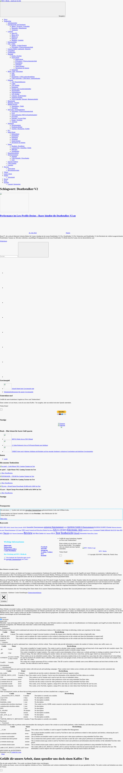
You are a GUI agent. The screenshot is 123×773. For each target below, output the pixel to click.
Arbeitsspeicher (12, 23)
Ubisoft (76, 533)
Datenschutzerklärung (34, 592)
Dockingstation (16, 125)
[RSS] (18, 362)
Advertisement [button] (4, 665)
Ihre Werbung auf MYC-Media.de (15, 554)
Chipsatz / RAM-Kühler (19, 96)
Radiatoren (15, 87)
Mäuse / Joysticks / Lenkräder (21, 26)
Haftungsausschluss (10, 549)
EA (55, 529)
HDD (13, 75)
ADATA (8, 527)
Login (5, 459)
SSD (13, 73)
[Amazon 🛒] (18, 347)
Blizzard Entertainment (10, 530)
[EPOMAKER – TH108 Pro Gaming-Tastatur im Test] (17, 476)
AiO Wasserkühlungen (18, 82)
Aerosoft (12, 527)
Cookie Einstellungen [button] (21, 592)
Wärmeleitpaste (16, 92)
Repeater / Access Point (19, 118)
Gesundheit (11, 50)
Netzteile (14, 156)
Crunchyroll (33, 530)
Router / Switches (17, 120)
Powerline (15, 116)
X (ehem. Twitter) (46, 552)
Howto (6, 179)
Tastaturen (15, 30)
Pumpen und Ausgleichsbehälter (21, 89)
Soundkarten (15, 151)
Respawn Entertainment (18, 533)
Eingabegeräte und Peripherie (17, 24)
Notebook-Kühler (17, 97)
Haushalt (10, 54)
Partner (6, 175)
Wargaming (83, 533)
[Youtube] (18, 302)
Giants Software (105, 530)
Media (118, 530)
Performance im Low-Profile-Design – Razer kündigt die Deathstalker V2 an (38, 215)
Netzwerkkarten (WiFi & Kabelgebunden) (24, 115)
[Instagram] (18, 317)
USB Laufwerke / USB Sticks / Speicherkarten (26, 78)
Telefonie (14, 122)
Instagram (44, 550)
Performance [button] (4, 626)
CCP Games (18, 530)
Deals (5, 181)
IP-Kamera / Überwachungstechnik (22, 47)
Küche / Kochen (17, 56)
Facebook (44, 547)
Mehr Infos (3, 519)
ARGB (24, 527)
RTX (45, 533)
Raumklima (18, 63)
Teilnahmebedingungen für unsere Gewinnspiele (18, 392)
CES (23, 530)
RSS (42, 554)
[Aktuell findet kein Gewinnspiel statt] (8, 388)
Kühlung (10, 80)
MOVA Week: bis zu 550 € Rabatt (22, 439)
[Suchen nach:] (9, 256)
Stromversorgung (13, 155)
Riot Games (40, 533)
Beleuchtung (19, 59)
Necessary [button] (3, 617)
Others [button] (2, 688)
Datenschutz (8, 547)
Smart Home (15, 57)
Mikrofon (14, 149)
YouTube (44, 548)
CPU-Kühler (15, 85)
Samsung (48, 533)
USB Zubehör (12, 163)
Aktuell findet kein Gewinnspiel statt (23, 388)
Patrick (68, 233)
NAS (13, 113)
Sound (10, 144)
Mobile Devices (12, 104)
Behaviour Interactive (117, 527)
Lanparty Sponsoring (14, 184)
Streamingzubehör (13, 153)
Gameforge (86, 530)
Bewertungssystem (13, 170)
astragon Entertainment (54, 527)
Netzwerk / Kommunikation (16, 109)
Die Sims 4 (50, 530)
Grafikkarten (11, 52)
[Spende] (18, 273)
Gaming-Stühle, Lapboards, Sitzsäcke (19, 49)
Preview (6, 167)
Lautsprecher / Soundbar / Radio (21, 148)
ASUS (65, 527)
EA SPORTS (62, 530)
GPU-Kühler (15, 94)
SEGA (53, 533)
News (5, 19)
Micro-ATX (15, 35)
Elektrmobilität (12, 42)
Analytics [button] (3, 640)
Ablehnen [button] (11, 592)
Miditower (15, 37)
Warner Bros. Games (92, 533)
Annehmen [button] (3, 592)
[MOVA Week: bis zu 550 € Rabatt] (8, 439)
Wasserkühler (16, 90)
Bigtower (14, 38)
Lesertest (10, 165)
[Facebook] (18, 288)
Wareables (15, 108)
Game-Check (8, 174)
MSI (121, 530)
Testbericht (67, 532)
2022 (1, 527)
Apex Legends (18, 527)
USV (13, 160)
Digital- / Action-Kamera (19, 45)
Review (10, 473)
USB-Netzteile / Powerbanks (20, 158)
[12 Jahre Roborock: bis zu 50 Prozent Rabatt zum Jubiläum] (8, 445)
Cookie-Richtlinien (10, 551)
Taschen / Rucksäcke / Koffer (21, 129)
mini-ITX (14, 33)
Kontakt (6, 182)
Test (58, 532)
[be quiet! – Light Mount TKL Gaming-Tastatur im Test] (17, 466)
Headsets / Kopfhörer (18, 146)
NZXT (10, 533)
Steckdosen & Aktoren (22, 68)
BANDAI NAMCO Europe (102, 527)
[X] (18, 332)
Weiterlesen (3, 241)
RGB (34, 533)
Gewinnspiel (96, 530)
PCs (9, 130)
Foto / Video (11, 44)
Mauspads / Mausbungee (19, 28)
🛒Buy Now (4, 473)
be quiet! (2, 530)
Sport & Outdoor (13, 161)
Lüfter (13, 83)
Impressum (7, 545)
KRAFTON (113, 530)
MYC (1, 533)
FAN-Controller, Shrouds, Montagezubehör (25, 99)
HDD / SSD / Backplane (15, 71)
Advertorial (11, 177)
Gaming (91, 530)
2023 (4, 527)
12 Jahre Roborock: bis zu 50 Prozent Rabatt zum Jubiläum (30, 445)
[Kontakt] (18, 377)
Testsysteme (11, 168)
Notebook (11, 123)
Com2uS (27, 530)
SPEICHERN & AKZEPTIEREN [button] (10, 750)
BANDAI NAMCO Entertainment (80, 527)
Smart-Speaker (19, 66)
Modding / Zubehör (17, 40)
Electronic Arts (74, 529)
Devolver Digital (42, 530)
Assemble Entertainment (35, 527)
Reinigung (15, 70)
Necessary (5, 619)
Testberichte (7, 21)
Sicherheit (18, 64)
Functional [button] (3, 721)
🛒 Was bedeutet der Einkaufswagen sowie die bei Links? (17, 558)
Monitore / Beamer (13, 103)
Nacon (6, 533)
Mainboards (11, 101)
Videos (6, 172)
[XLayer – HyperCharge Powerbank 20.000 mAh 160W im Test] (20, 486)
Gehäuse (10, 31)
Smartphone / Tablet (18, 106)
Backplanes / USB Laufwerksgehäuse (23, 76)
